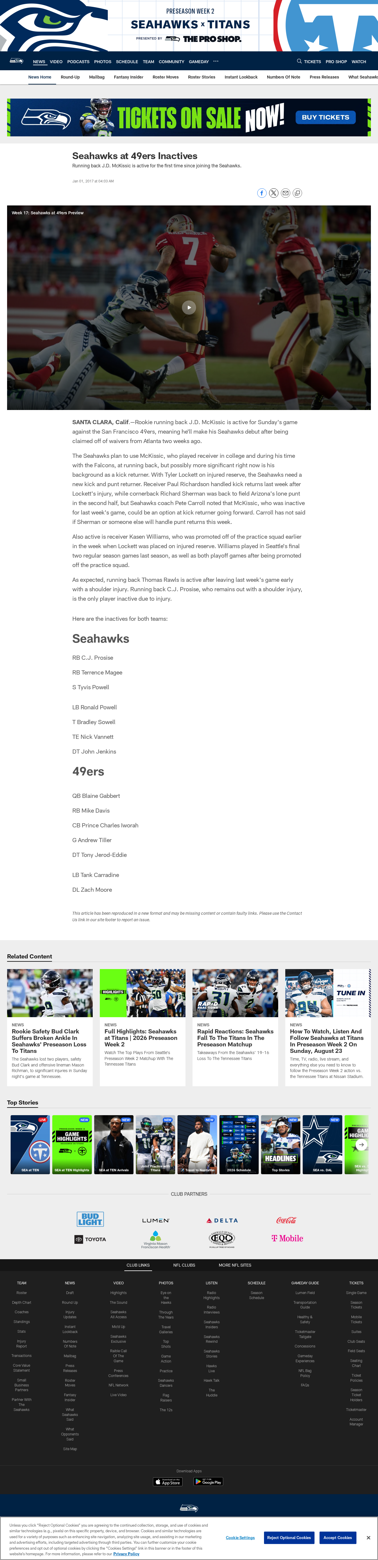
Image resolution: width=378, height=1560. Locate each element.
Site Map (70, 1449)
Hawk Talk (211, 1380)
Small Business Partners (21, 1385)
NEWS (70, 1283)
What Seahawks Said (70, 1414)
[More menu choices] (216, 61)
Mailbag (70, 1356)
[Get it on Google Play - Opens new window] (208, 1484)
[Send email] (285, 196)
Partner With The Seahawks (22, 1404)
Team (21, 1283)
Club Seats (356, 1341)
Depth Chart (21, 1302)
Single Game (356, 1293)
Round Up (70, 1302)
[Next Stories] (361, 1145)
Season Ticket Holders (356, 1395)
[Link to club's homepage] (16, 61)
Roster (22, 1293)
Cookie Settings (240, 1537)
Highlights (118, 1293)
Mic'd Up (118, 1326)
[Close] (368, 1537)
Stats (21, 1331)
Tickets (356, 1283)
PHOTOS (166, 1283)
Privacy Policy (126, 1553)
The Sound (118, 1302)
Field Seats (356, 1351)
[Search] (299, 61)
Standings (22, 1321)
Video (118, 1283)
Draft (70, 1293)
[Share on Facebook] (262, 196)
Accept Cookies (338, 1537)
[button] (189, 307)
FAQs (305, 1385)
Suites (356, 1331)
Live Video (118, 1395)
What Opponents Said (70, 1434)
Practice (166, 1371)
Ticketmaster (356, 1409)
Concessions (305, 1346)
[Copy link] (297, 193)
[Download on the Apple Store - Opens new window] (168, 1482)
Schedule (256, 1283)
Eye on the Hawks (166, 1298)
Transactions (22, 1355)
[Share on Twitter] (273, 196)
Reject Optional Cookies (289, 1537)
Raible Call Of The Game (118, 1356)
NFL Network (118, 1385)
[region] (189, 1538)
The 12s (166, 1410)
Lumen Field (305, 1293)
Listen (211, 1283)
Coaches (22, 1312)
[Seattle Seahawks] (189, 1509)
